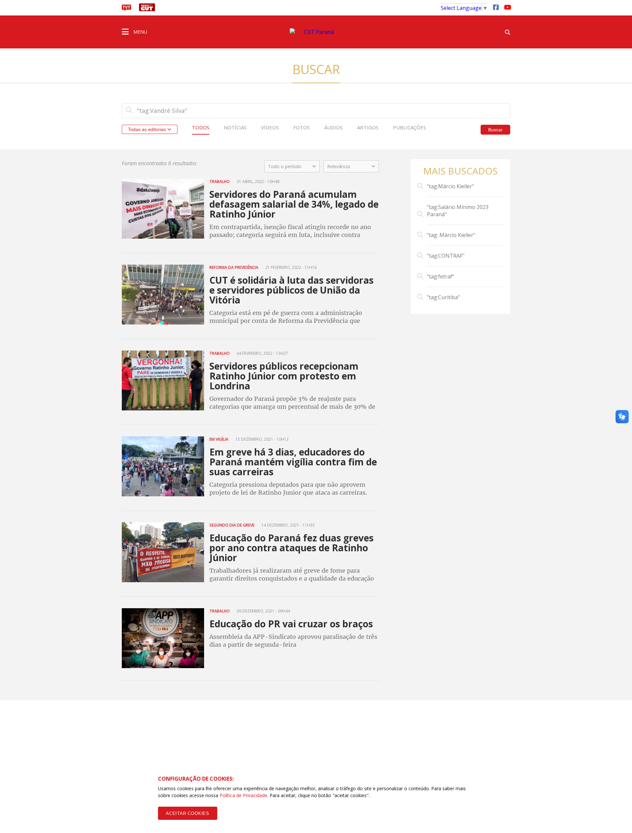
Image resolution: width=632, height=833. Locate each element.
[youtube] (507, 7)
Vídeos (270, 127)
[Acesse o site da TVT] (126, 9)
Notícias (235, 127)
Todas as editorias (147, 129)
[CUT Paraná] (316, 32)
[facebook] (495, 7)
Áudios (333, 127)
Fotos (301, 127)
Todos (200, 127)
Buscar (495, 129)
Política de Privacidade (243, 795)
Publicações (409, 127)
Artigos (368, 127)
